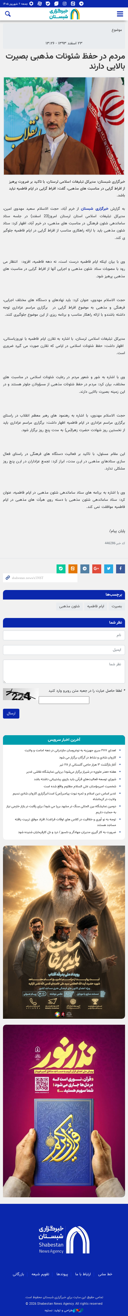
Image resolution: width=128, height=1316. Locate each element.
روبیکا (31, 4)
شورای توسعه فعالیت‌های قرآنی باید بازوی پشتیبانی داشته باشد (75, 779)
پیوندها (62, 1274)
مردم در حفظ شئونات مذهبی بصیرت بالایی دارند (65, 61)
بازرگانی (18, 1274)
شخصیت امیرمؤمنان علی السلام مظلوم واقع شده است (80, 786)
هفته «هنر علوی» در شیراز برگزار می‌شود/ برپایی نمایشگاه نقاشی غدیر (71, 771)
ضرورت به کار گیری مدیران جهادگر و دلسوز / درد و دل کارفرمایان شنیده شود (67, 832)
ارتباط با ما (83, 1274)
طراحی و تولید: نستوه (59, 1310)
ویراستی (56, 4)
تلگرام (81, 4)
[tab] (64, 740)
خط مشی (105, 1274)
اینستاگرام (64, 4)
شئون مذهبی (69, 606)
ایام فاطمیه (95, 606)
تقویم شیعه (40, 1274)
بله (48, 4)
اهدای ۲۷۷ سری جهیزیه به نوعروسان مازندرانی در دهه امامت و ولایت (70, 750)
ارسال (11, 713)
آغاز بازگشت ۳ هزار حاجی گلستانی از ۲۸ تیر (88, 764)
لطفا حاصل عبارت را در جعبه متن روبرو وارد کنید (87, 691)
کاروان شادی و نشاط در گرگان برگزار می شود (87, 757)
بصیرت (117, 606)
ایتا (73, 4)
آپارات (39, 4)
